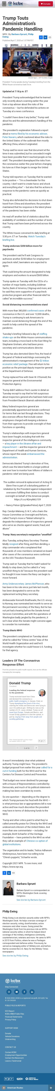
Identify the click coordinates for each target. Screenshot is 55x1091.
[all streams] (51, 1088)
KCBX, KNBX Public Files (14, 1014)
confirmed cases (35, 310)
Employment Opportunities (16, 1055)
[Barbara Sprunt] (8, 887)
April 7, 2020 (45, 505)
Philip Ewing (10, 911)
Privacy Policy (10, 1020)
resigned (13, 544)
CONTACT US (10, 1047)
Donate (46, 4)
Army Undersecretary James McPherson (23, 583)
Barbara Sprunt (19, 34)
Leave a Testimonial (13, 1061)
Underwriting (10, 1039)
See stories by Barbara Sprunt (31, 899)
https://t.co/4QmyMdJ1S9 (27, 499)
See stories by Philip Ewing (15, 955)
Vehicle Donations (12, 1036)
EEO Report (9, 1011)
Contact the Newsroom (14, 1058)
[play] (4, 1088)
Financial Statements (13, 1017)
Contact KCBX (10, 1052)
